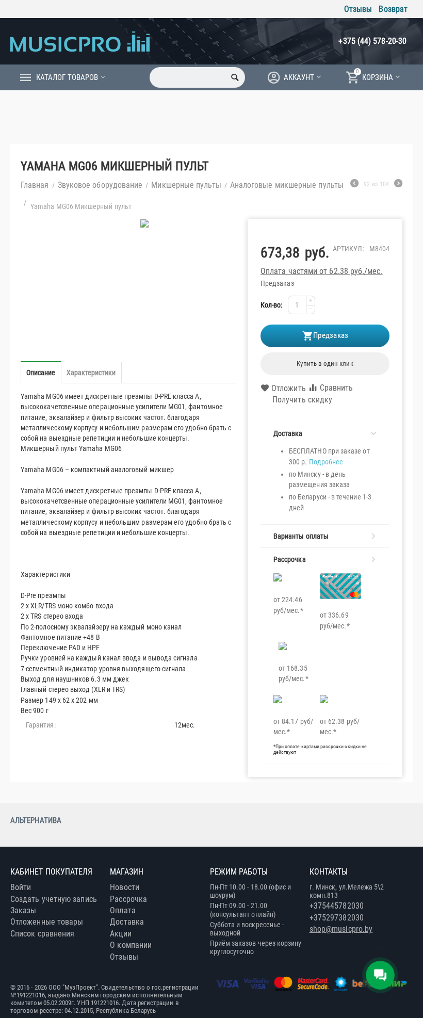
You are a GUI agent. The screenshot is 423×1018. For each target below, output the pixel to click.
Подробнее (326, 462)
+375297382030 (337, 918)
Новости (124, 887)
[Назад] (354, 184)
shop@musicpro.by (341, 929)
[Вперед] (398, 184)
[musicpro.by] (80, 41)
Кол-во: (272, 305)
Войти (20, 887)
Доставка (127, 922)
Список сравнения (42, 934)
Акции (120, 934)
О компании (131, 945)
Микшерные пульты (186, 185)
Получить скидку (302, 400)
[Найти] (234, 77)
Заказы (23, 910)
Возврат (393, 9)
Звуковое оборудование (100, 185)
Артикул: (348, 249)
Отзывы (358, 9)
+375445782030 (337, 906)
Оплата (122, 910)
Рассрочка (128, 899)
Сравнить (336, 388)
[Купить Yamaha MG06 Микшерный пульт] (145, 223)
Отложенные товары (46, 922)
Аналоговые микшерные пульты (287, 185)
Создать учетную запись (53, 899)
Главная (35, 185)
